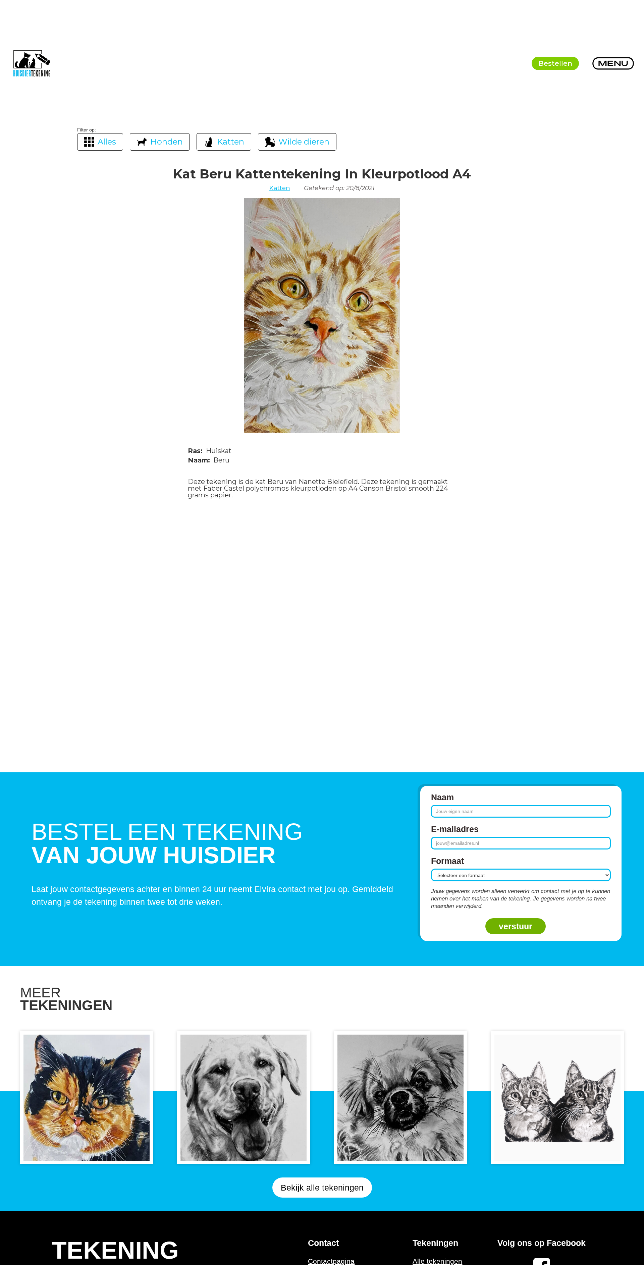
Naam (442, 797)
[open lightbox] (322, 315)
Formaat (447, 861)
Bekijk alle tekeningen (322, 1187)
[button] (613, 63)
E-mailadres (455, 829)
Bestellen (555, 63)
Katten (279, 188)
